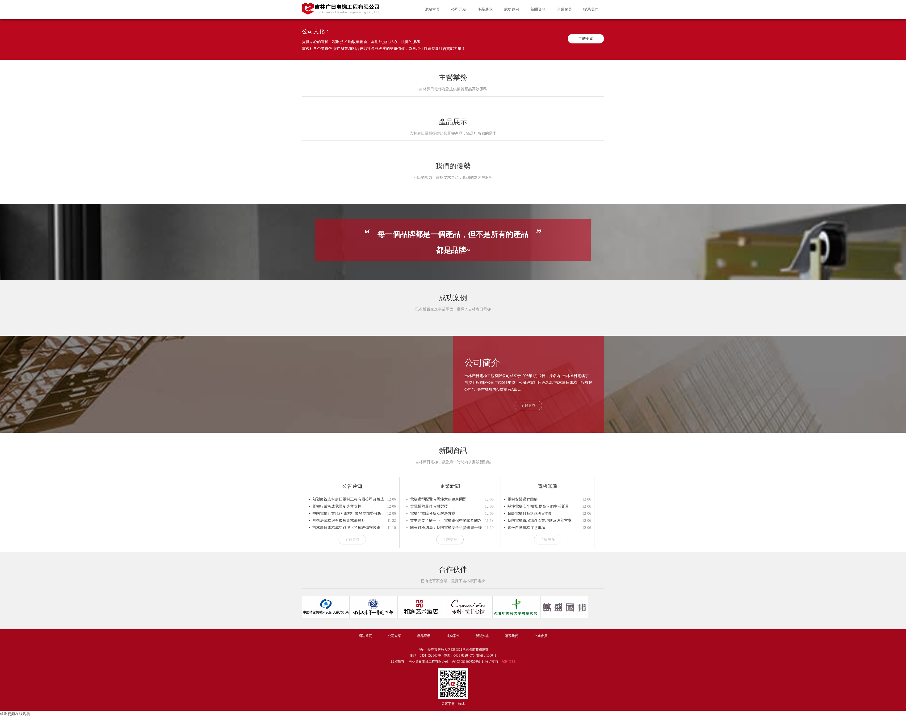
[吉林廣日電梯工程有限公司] (340, 12)
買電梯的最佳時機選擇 (429, 506)
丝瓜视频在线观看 (15, 714)
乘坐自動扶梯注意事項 (526, 528)
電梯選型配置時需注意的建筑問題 (438, 499)
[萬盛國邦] (564, 616)
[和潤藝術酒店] (421, 616)
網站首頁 (432, 9)
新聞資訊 (537, 9)
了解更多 (585, 39)
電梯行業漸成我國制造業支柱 (336, 506)
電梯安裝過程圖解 (523, 499)
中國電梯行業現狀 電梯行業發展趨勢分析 (346, 513)
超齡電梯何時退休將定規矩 (530, 513)
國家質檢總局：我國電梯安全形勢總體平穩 (446, 528)
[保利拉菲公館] (468, 616)
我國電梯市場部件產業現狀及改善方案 (540, 520)
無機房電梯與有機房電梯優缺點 (338, 520)
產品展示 (485, 9)
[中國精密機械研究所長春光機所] (325, 616)
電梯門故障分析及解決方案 (432, 513)
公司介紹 (458, 9)
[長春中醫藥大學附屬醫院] (516, 616)
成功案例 (511, 9)
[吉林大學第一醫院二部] (373, 616)
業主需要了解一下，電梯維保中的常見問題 (446, 520)
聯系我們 (590, 9)
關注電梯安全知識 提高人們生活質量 (538, 506)
